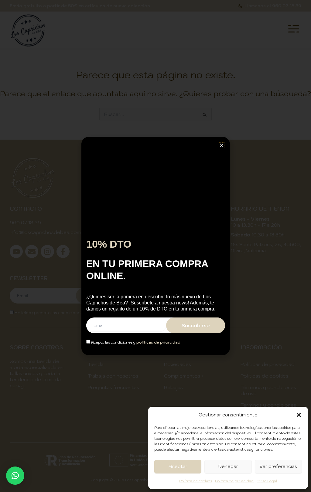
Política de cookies (195, 481)
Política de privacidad (234, 481)
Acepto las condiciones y (135, 342)
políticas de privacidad (158, 342)
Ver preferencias (278, 466)
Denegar (228, 466)
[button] (299, 415)
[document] (155, 246)
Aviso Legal (267, 481)
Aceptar (178, 466)
